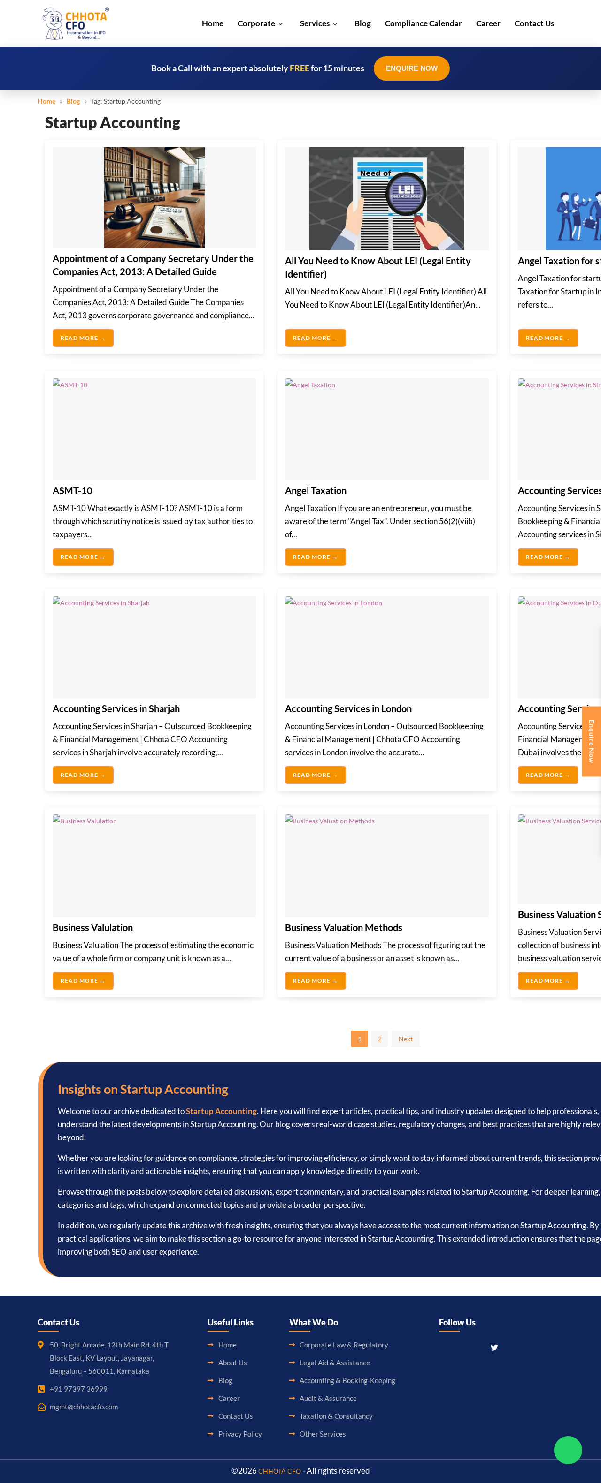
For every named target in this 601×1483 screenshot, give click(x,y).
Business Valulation (93, 927)
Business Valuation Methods (343, 927)
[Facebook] (444, 1347)
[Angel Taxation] (386, 429)
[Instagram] (460, 1347)
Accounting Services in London (348, 708)
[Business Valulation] (154, 865)
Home (212, 23)
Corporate (256, 23)
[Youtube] (512, 1347)
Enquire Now (412, 68)
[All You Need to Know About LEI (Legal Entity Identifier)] (386, 198)
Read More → (83, 337)
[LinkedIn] (477, 1347)
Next (406, 1039)
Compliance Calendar (423, 23)
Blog (362, 23)
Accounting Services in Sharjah (116, 708)
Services (315, 23)
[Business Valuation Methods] (386, 865)
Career (488, 23)
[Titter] (494, 1347)
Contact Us (534, 23)
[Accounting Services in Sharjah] (154, 647)
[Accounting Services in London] (386, 647)
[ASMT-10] (154, 429)
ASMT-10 (72, 490)
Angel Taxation (316, 490)
